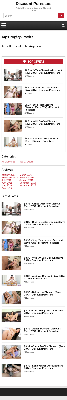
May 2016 (7, 185)
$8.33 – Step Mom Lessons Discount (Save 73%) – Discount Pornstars (42, 107)
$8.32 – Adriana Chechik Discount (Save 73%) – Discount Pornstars (42, 329)
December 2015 (27, 182)
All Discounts (29, 76)
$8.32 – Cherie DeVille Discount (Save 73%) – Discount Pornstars (44, 347)
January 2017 (8, 174)
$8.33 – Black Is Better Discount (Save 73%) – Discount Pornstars (42, 88)
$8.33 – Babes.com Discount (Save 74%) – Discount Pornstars (42, 293)
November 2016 (10, 177)
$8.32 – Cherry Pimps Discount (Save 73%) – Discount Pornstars (43, 311)
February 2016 (26, 177)
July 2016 (6, 180)
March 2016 (25, 174)
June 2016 (7, 182)
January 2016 (26, 180)
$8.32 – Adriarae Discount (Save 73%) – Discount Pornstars (42, 139)
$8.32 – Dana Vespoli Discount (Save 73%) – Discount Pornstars (43, 366)
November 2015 (27, 185)
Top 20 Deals (26, 161)
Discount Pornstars (33, 3)
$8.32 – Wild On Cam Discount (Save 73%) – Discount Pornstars (42, 122)
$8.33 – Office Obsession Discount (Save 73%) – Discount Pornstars (43, 71)
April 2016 (7, 188)
